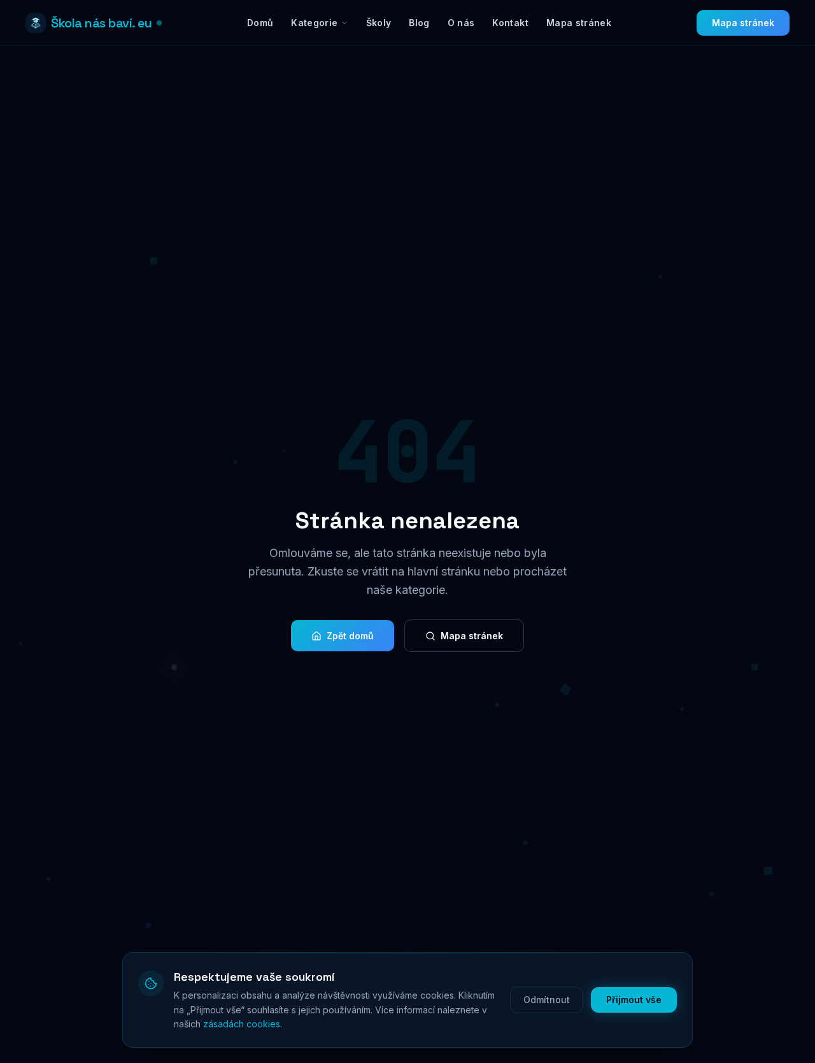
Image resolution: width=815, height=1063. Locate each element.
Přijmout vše (634, 999)
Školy (379, 22)
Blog (419, 22)
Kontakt (510, 22)
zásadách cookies (241, 1023)
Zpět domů (350, 635)
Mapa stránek (578, 22)
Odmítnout (546, 999)
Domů (260, 22)
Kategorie (314, 22)
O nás (461, 22)
